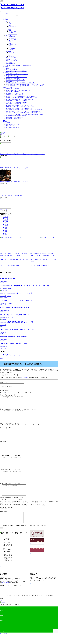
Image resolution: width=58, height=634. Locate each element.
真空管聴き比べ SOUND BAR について (15, 88)
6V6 (9, 27)
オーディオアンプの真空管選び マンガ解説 (16, 102)
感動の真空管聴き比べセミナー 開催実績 (16, 115)
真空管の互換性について (12, 81)
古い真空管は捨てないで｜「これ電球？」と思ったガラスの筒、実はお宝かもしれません (22, 154)
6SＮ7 (9, 47)
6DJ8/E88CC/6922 (12, 44)
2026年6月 (5, 217)
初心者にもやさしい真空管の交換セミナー (16, 77)
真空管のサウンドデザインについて (15, 93)
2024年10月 (5, 230)
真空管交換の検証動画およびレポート (15, 94)
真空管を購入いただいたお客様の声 (15, 117)
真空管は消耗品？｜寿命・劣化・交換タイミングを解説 (14, 167)
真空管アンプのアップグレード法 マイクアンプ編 (19, 108)
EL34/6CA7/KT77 (12, 31)
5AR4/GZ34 (11, 52)
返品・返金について (11, 63)
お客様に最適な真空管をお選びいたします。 (17, 74)
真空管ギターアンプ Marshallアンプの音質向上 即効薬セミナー (22, 97)
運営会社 (5, 121)
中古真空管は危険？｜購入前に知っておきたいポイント (14, 181)
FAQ (4, 120)
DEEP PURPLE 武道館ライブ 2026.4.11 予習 (11, 195)
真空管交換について (8, 72)
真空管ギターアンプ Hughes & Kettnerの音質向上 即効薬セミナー (22, 96)
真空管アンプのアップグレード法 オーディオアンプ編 (20, 106)
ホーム (4, 18)
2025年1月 (5, 225)
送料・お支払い (10, 62)
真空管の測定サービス (11, 69)
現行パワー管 (9, 21)
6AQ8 (9, 42)
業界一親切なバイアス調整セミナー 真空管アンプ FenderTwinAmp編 (24, 109)
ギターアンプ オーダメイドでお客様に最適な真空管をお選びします (23, 112)
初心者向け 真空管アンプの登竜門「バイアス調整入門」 (20, 83)
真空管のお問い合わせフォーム (14, 127)
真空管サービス (7, 66)
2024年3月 (5, 233)
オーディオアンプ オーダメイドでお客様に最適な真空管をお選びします (24, 114)
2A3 (9, 22)
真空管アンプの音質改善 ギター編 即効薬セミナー (19, 100)
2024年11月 (5, 228)
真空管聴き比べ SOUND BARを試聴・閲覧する (18, 90)
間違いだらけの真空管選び (12, 91)
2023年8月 (5, 234)
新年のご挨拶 (3, 209)
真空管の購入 (6, 19)
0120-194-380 (25, 377)
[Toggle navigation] (1, 0)
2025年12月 (5, 223)
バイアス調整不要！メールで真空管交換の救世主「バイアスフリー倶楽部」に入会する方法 (29, 86)
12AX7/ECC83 (12, 39)
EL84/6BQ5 (11, 32)
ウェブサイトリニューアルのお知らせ (12, 355)
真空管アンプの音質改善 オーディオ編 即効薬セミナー (20, 99)
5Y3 (9, 55)
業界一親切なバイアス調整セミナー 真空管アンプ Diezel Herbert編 (23, 111)
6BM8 (9, 25)
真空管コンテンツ (7, 87)
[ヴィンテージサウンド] (12, 4)
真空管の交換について (11, 75)
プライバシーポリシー (11, 125)
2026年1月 (5, 221)
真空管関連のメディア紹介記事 (14, 118)
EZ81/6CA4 (11, 56)
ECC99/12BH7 (11, 48)
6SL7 (9, 45)
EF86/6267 (11, 49)
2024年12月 (5, 227)
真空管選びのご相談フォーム (13, 78)
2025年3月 (5, 224)
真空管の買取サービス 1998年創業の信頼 (16, 71)
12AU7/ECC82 (12, 38)
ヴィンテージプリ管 (11, 59)
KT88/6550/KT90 (12, 34)
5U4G (9, 53)
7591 (9, 30)
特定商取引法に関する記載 (12, 124)
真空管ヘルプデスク (11, 68)
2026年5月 (5, 218)
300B (9, 23)
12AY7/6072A (11, 40)
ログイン (8, 13)
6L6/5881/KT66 (12, 26)
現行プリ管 (8, 35)
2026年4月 (5, 220)
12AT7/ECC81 (11, 36)
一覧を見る (3, 348)
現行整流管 (8, 51)
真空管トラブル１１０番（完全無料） (15, 80)
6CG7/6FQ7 (11, 43)
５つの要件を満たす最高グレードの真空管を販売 (18, 65)
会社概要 (8, 122)
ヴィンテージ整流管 (11, 57)
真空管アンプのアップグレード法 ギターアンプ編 (19, 105)
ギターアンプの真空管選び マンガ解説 (15, 103)
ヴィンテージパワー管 (11, 60)
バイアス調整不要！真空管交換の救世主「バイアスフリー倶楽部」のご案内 (25, 84)
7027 (9, 29)
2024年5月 (5, 231)
